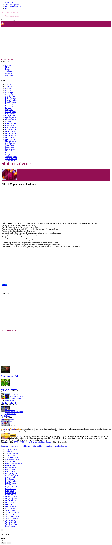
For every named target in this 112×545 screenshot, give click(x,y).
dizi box (19, 436)
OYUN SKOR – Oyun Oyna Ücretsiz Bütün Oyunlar (32, 442)
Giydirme (8, 71)
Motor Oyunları (10, 139)
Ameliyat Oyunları (11, 455)
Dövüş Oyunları (10, 116)
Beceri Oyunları (10, 102)
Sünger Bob (9, 151)
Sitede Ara (4, 538)
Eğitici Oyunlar (10, 118)
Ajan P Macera (10, 414)
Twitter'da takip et (7, 421)
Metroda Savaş (10, 410)
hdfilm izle (26, 446)
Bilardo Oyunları (11, 106)
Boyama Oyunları (11, 473)
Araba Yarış (9, 77)
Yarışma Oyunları (11, 157)
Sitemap (3, 423)
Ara (9, 543)
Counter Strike (10, 400)
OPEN (4, 285)
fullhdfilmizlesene (61, 446)
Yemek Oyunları (11, 159)
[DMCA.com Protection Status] (8, 436)
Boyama (8, 108)
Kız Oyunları (9, 125)
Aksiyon (8, 65)
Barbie (7, 69)
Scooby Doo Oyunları (13, 512)
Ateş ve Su (9, 75)
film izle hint (37, 446)
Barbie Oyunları (10, 100)
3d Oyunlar (9, 86)
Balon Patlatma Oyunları (13, 463)
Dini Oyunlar (9, 114)
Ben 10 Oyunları (11, 104)
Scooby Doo (9, 147)
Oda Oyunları (10, 143)
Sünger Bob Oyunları (12, 516)
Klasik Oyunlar (10, 127)
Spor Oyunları (10, 149)
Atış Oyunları (10, 96)
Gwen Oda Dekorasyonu (14, 412)
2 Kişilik (8, 84)
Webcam (8, 153)
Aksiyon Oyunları (11, 453)
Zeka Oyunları (10, 161)
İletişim (7, 8)
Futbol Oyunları (10, 119)
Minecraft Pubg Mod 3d (13, 398)
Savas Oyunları (10, 145)
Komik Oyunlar (10, 129)
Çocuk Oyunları (10, 112)
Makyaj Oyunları (11, 133)
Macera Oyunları (11, 131)
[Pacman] (5, 438)
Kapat (3, 543)
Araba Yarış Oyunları (12, 457)
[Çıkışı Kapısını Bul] (5, 372)
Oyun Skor (9, 3)
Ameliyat (8, 73)
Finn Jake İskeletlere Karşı (14, 396)
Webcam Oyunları (11, 518)
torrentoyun (14, 446)
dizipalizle (4, 446)
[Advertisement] (54, 42)
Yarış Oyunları (10, 155)
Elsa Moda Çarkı (11, 408)
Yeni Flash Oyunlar (12, 5)
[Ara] (14, 20)
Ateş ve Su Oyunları (12, 459)
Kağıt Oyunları (10, 123)
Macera (7, 67)
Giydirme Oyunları (11, 487)
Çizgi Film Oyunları (12, 475)
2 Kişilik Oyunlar (11, 450)
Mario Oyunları (10, 137)
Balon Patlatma (10, 98)
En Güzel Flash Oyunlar (13, 7)
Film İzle (49, 446)
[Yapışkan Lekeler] (5, 385)
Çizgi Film (9, 110)
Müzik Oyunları (10, 141)
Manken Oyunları (11, 135)
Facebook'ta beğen (7, 419)
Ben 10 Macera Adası (12, 394)
